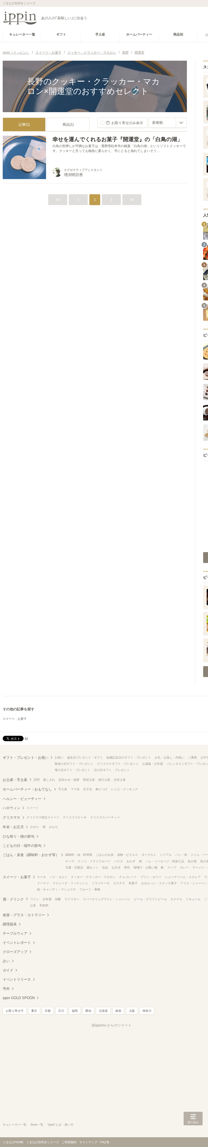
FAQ (103, 1142)
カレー (184, 867)
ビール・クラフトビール (150, 899)
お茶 (33, 905)
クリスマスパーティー (105, 817)
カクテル (176, 899)
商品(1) (68, 124)
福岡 (75, 1010)
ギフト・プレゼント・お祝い (25, 758)
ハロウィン (11, 808)
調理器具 (10, 924)
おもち (53, 826)
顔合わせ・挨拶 (68, 779)
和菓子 (133, 883)
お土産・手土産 (15, 780)
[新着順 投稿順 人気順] (167, 123)
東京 (34, 1010)
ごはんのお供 (104, 854)
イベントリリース (17, 979)
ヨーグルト (148, 854)
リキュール (193, 899)
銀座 (118, 1010)
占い (6, 961)
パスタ (118, 861)
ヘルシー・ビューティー (22, 799)
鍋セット (93, 867)
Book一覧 (37, 1124)
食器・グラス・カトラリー (24, 915)
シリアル (166, 854)
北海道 (103, 1010)
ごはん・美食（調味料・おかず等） (31, 855)
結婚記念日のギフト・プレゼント (128, 757)
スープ (171, 867)
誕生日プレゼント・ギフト (85, 757)
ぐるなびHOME (13, 1142)
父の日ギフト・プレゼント (112, 770)
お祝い (59, 757)
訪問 (37, 779)
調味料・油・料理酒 (78, 854)
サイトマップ (88, 1142)
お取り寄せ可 (15, 1010)
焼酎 (58, 899)
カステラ (119, 883)
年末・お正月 (13, 827)
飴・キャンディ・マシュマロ (56, 889)
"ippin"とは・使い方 (60, 1124)
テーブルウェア (15, 933)
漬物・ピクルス (127, 854)
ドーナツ (43, 883)
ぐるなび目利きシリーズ (42, 1142)
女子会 (87, 789)
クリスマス (11, 817)
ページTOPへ (193, 1135)
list (26, 738)
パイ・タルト (58, 877)
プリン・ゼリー (151, 877)
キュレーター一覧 (15, 1124)
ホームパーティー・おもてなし (27, 789)
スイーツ (32, 807)
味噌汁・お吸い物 (145, 867)
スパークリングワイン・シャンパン (107, 899)
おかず (130, 861)
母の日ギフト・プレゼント (72, 770)
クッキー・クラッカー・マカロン (93, 877)
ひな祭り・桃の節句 (18, 836)
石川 (61, 1010)
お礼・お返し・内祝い (169, 757)
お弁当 (116, 867)
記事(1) (24, 124)
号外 (6, 989)
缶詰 (105, 867)
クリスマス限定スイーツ (43, 817)
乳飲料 (44, 905)
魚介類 (192, 861)
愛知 (88, 1010)
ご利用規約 (69, 1142)
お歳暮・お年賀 (152, 763)
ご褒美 (192, 757)
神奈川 (146, 1010)
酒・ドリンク (13, 899)
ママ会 (75, 789)
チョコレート (128, 877)
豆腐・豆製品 (74, 867)
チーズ (69, 861)
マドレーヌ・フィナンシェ (70, 883)
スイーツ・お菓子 (15, 718)
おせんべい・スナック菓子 (159, 883)
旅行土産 (104, 779)
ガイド (8, 970)
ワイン (34, 899)
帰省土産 (89, 779)
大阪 (132, 1010)
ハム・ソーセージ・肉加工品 (164, 861)
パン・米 (181, 854)
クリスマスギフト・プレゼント (118, 763)
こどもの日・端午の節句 (22, 846)
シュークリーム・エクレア (183, 877)
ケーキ (41, 877)
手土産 (62, 789)
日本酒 (47, 899)
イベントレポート (17, 943)
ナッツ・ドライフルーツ (94, 861)
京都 (48, 1010)
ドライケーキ (101, 883)
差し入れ (49, 779)
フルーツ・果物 (89, 889)
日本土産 (120, 779)
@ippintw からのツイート (112, 1025)
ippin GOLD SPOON (19, 998)
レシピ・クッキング (124, 789)
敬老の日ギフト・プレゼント (74, 763)
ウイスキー (71, 899)
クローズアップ (15, 952)
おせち (34, 826)
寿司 (127, 867)
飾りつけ (102, 789)
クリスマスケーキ (75, 817)
